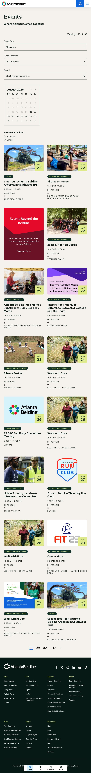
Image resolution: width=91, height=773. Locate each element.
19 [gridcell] (17, 112)
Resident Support (32, 685)
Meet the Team (31, 739)
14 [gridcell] (26, 107)
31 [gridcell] (26, 98)
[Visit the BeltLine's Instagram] (67, 667)
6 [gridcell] (21, 103)
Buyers (28, 690)
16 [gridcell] (35, 107)
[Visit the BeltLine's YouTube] (79, 668)
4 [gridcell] (13, 103)
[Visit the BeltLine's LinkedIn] (73, 667)
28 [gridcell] (13, 98)
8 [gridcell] (30, 103)
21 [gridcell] (26, 112)
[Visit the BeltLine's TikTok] (86, 667)
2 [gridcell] (35, 98)
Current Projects (75, 691)
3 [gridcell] (8, 103)
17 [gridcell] (8, 112)
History (28, 730)
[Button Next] (60, 647)
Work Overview (9, 726)
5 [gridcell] (17, 103)
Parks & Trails (9, 694)
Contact (51, 752)
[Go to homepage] (14, 4)
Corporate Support (54, 698)
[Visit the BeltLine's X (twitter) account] (61, 667)
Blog (49, 730)
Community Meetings (55, 694)
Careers (29, 748)
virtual (10, 140)
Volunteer (51, 690)
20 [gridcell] (21, 112)
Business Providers (11, 748)
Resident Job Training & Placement (34, 699)
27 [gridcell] (8, 98)
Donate (50, 685)
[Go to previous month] (30, 89)
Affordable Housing (76, 696)
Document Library (54, 739)
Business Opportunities (12, 730)
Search (7, 70)
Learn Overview (75, 681)
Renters (28, 694)
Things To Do (8, 690)
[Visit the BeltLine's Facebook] (56, 667)
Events (6, 703)
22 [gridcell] (31, 112)
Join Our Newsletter (55, 748)
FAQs (49, 743)
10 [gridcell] (8, 107)
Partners (29, 743)
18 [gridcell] (13, 112)
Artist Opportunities (11, 735)
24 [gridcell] (8, 116)
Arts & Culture (9, 698)
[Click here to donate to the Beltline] (80, 3)
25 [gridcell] (13, 116)
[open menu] (87, 3)
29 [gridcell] (17, 98)
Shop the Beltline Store (56, 711)
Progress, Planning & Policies (76, 686)
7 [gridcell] (26, 103)
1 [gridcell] (30, 98)
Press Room (52, 735)
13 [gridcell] (22, 107)
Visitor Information (10, 685)
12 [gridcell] (17, 107)
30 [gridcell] (21, 98)
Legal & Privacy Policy (71, 766)
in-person (11, 137)
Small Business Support (12, 739)
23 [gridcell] (35, 112)
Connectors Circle (54, 707)
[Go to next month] (35, 89)
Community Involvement (56, 702)
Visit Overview (9, 681)
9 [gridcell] (35, 103)
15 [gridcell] (31, 107)
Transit (72, 700)
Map (49, 726)
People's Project (32, 735)
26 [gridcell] (17, 116)
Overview (29, 726)
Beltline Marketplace (11, 743)
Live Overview (31, 681)
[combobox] (45, 47)
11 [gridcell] (13, 107)
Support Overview (54, 681)
